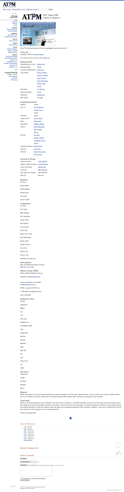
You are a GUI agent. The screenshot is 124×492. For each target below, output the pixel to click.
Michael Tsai (41, 64)
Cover (25, 426)
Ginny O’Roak (41, 78)
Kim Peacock (38, 154)
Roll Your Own (13, 40)
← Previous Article (12, 13)
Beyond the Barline (12, 29)
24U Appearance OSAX (11, 58)
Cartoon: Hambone (12, 48)
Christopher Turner (39, 140)
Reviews (36, 9)
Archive (9, 9)
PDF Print (14, 78)
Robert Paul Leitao (39, 152)
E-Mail (15, 25)
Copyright (22, 488)
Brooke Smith (41, 83)
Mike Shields (38, 129)
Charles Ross (38, 110)
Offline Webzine (13, 76)
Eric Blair (37, 135)
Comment (42, 465)
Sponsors (14, 21)
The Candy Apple (12, 31)
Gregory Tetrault (39, 138)
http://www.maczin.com (29, 284)
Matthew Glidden (39, 124)
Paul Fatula (40, 70)
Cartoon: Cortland (12, 50)
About (4, 9)
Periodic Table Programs (10, 63)
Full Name (23, 458)
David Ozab (37, 121)
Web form (23, 267)
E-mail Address (29, 462)
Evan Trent (37, 149)
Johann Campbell (42, 75)
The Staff (40, 97)
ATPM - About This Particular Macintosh (9, 4)
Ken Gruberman (39, 107)
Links (24, 9)
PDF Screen (14, 79)
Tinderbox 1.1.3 (13, 66)
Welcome (14, 23)
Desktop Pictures (16, 9)
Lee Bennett (41, 89)
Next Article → (16, 13)
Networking (29, 9)
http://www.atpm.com (34, 276)
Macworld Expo (13, 44)
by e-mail (31, 267)
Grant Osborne (42, 161)
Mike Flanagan (42, 170)
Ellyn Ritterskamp (42, 81)
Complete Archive (28, 440)
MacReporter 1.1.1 (12, 61)
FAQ (16, 69)
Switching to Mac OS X (11, 36)
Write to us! (46, 58)
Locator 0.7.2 (13, 59)
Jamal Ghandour (38, 54)
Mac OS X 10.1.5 (12, 35)
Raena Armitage (42, 72)
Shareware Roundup (11, 56)
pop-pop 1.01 (13, 65)
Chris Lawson (38, 118)
